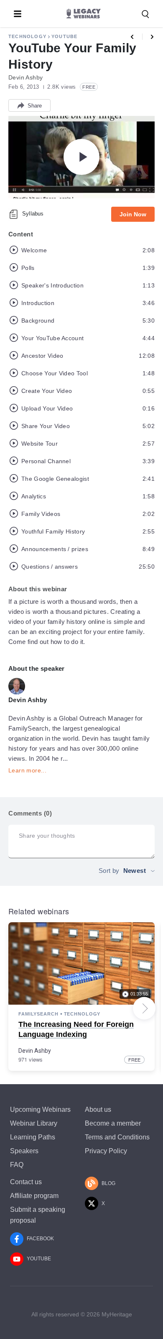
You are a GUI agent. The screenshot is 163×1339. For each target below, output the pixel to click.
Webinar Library (33, 1123)
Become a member (113, 1123)
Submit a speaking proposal (37, 1215)
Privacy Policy (106, 1150)
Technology (27, 36)
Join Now (133, 214)
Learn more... (27, 770)
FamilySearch (38, 1013)
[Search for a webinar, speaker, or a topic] (145, 14)
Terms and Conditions (117, 1137)
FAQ (16, 1164)
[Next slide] (144, 1008)
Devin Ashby (34, 1050)
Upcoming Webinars (40, 1109)
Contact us (26, 1181)
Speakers (24, 1150)
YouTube (64, 36)
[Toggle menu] (17, 13)
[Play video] (81, 157)
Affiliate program (34, 1195)
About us (98, 1109)
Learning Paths (32, 1137)
